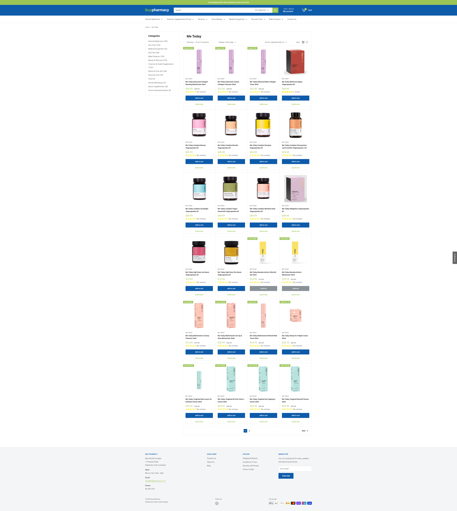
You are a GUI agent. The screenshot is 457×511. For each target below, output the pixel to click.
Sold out (263, 288)
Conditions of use (250, 462)
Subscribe (286, 476)
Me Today (155, 27)
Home (147, 27)
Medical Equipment (236, 19)
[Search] (275, 10)
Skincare (201, 19)
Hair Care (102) (154, 45)
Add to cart (199, 98)
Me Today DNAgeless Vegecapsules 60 (295, 210)
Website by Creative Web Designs (156, 502)
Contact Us (291, 19)
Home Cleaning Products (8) (159, 90)
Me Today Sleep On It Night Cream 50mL (295, 337)
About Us (210, 462)
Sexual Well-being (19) (157, 83)
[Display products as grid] (303, 42)
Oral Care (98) (153, 53)
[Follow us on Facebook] (217, 503)
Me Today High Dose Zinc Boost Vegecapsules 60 (229, 273)
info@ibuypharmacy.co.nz (155, 481)
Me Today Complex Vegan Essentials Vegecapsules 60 (228, 210)
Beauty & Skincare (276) (157, 60)
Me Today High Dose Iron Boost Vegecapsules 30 (197, 273)
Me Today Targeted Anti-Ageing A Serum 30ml (262, 400)
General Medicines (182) (158, 41)
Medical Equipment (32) (157, 49)
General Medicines (152, 19)
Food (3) (151, 79)
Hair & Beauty (217, 19)
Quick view (199, 104)
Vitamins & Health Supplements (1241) (161, 65)
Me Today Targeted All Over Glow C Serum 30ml (231, 400)
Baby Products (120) (156, 56)
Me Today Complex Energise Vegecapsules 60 (260, 146)
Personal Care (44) (155, 75)
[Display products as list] (307, 42)
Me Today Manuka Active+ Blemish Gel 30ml (263, 273)
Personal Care (256, 19)
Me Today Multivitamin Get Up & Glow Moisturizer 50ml (230, 337)
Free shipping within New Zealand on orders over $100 (228, 2)
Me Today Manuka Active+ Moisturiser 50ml (292, 273)
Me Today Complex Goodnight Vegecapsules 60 (197, 210)
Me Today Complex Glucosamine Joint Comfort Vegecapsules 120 (294, 146)
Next (303, 431)
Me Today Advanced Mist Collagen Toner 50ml (263, 83)
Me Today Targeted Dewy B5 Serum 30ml (295, 400)
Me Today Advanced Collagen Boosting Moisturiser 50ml (197, 83)
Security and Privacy (251, 466)
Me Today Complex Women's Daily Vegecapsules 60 (262, 210)
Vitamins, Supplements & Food (179, 19)
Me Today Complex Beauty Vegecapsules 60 (196, 146)
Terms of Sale (248, 469)
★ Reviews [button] (455, 257)
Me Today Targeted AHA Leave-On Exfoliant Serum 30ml (199, 400)
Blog (209, 466)
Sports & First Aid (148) (157, 71)
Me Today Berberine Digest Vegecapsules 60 (292, 83)
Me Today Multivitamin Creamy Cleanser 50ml (197, 337)
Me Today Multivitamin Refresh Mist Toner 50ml (263, 337)
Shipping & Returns (250, 458)
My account (288, 11)
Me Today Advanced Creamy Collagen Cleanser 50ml (228, 83)
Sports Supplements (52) (158, 86)
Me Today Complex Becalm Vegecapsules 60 (228, 146)
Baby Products (275, 19)
